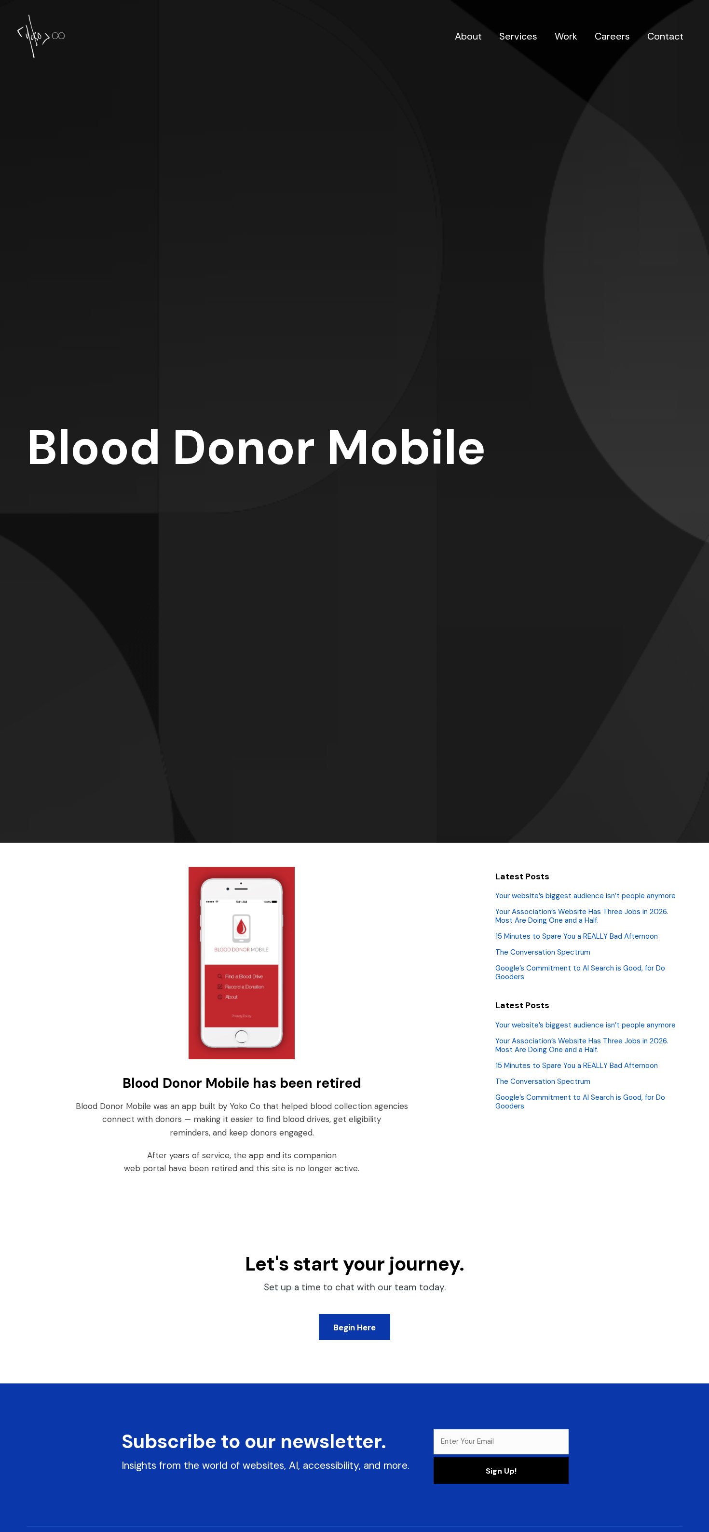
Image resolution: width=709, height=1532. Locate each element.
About (468, 36)
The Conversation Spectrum (542, 952)
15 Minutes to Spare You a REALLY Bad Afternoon (576, 936)
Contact (665, 36)
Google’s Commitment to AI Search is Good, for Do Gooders (580, 972)
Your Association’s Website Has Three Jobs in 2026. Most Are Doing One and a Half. (581, 916)
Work (566, 36)
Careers (612, 36)
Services (518, 36)
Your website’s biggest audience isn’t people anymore (585, 896)
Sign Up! (501, 1471)
